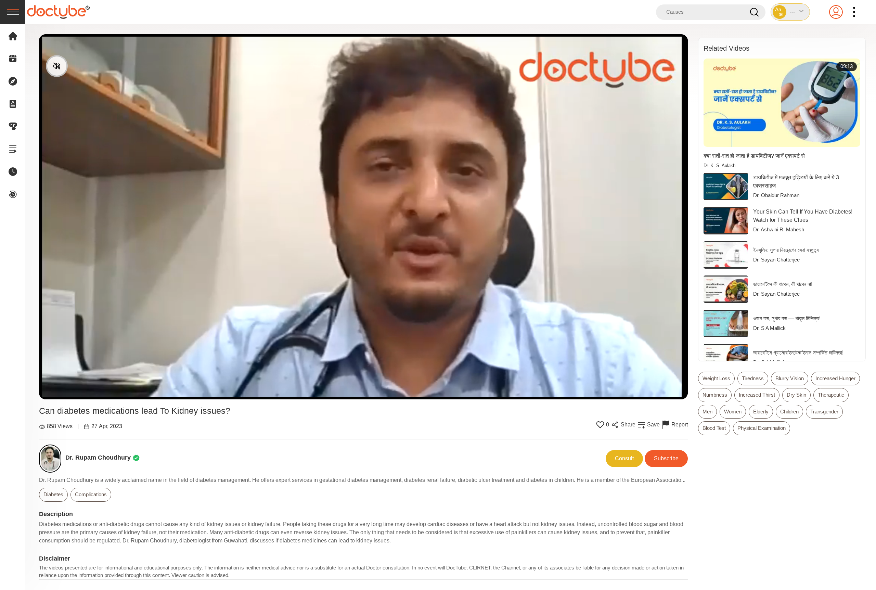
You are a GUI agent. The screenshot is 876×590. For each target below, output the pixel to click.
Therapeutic (831, 395)
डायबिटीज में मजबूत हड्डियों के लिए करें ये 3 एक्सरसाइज (796, 182)
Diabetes (53, 494)
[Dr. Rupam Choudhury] (52, 459)
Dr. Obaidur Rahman (776, 195)
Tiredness (753, 378)
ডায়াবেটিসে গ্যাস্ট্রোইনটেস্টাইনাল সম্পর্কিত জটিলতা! (798, 353)
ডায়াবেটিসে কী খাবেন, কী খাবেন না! (782, 284)
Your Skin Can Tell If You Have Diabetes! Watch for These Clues (802, 216)
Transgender (824, 411)
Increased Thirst (757, 395)
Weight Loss (716, 378)
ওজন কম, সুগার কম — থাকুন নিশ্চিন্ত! (787, 318)
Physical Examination (761, 428)
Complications (91, 494)
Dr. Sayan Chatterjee (776, 259)
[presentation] (12, 12)
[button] (790, 12)
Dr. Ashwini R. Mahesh (778, 229)
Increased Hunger (835, 378)
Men (707, 411)
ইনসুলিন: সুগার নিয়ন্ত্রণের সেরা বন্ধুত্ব (786, 250)
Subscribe (666, 458)
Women (733, 411)
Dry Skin (796, 395)
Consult (624, 458)
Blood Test (714, 428)
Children (789, 411)
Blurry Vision (789, 378)
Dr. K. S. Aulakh (719, 165)
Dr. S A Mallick (769, 328)
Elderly (761, 411)
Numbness (715, 395)
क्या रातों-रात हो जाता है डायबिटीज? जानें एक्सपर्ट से (754, 156)
